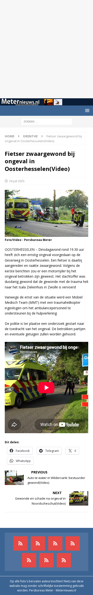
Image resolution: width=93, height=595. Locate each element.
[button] (86, 110)
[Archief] (20, 543)
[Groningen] (55, 543)
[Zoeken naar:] (46, 121)
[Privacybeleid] (46, 560)
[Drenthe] (38, 543)
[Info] (29, 560)
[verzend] (64, 560)
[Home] (73, 543)
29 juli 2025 (17, 181)
